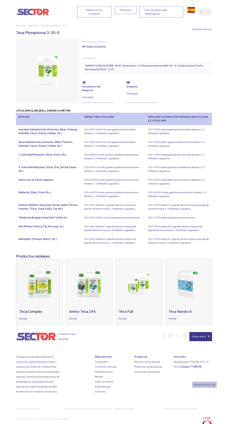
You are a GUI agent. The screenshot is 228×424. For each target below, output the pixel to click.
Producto (33, 25)
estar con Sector (104, 381)
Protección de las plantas (148, 366)
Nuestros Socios (104, 371)
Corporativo (102, 361)
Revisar (23, 318)
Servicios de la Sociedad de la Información (88, 408)
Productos (125, 10)
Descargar (88, 97)
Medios (99, 376)
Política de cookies (124, 408)
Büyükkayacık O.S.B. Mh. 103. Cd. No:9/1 (191, 364)
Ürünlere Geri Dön (202, 29)
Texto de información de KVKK (180, 408)
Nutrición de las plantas (147, 361)
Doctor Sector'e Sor (204, 384)
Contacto (100, 391)
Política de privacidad (28, 408)
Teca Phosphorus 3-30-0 (54, 25)
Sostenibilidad (103, 386)
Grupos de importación (147, 371)
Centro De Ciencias (105, 366)
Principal (20, 25)
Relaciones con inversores (94, 11)
